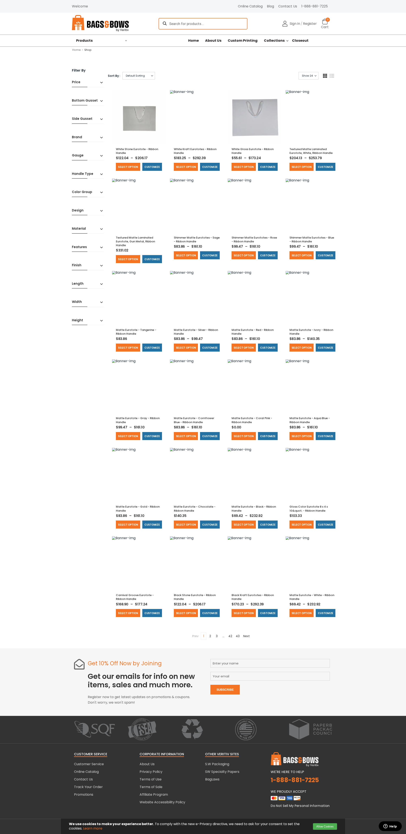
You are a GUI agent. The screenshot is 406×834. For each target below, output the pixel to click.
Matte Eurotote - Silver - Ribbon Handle (196, 332)
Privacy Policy (151, 771)
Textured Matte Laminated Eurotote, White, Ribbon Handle (311, 151)
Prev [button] (195, 636)
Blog (270, 6)
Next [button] (246, 636)
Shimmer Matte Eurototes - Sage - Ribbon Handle (197, 239)
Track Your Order (88, 786)
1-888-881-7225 (314, 6)
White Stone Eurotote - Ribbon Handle (137, 151)
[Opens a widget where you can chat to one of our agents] (390, 826)
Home (193, 41)
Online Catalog (250, 6)
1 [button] (203, 636)
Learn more (92, 828)
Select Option (128, 167)
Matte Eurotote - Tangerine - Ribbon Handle (136, 332)
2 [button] (210, 636)
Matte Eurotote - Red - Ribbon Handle (253, 332)
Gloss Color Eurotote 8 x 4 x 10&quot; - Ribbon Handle (308, 508)
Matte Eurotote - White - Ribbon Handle (311, 597)
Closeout (300, 41)
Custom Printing (243, 41)
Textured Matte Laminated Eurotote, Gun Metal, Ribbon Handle (135, 241)
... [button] (223, 636)
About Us (213, 41)
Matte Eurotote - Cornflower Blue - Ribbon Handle (194, 420)
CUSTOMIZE (152, 167)
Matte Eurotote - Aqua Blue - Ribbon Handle (309, 420)
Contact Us (287, 6)
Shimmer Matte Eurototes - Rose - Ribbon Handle (254, 239)
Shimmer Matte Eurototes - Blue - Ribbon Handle (311, 239)
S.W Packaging (217, 764)
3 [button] (217, 636)
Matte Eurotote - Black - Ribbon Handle (254, 508)
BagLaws (212, 779)
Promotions (83, 794)
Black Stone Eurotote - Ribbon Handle (195, 597)
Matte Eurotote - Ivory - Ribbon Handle (311, 332)
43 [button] (238, 636)
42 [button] (230, 636)
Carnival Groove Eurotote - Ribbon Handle (135, 597)
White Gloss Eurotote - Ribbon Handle (253, 151)
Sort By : (114, 75)
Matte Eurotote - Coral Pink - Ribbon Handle (252, 420)
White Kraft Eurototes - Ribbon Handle (195, 151)
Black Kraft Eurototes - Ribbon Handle (253, 597)
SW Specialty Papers (222, 771)
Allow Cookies (325, 826)
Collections (274, 41)
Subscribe (225, 689)
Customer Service (89, 764)
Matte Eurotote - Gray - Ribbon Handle (138, 420)
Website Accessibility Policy (162, 802)
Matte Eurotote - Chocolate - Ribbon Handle (194, 508)
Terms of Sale (151, 786)
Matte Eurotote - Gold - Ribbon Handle (138, 508)
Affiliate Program (154, 794)
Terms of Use (151, 779)
